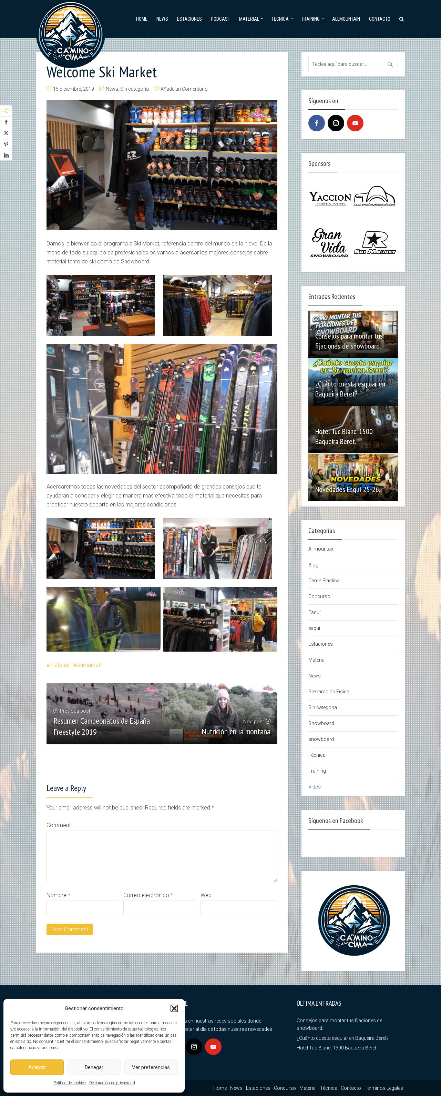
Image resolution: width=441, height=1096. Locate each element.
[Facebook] (316, 123)
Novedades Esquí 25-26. (347, 489)
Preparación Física (328, 691)
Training (310, 19)
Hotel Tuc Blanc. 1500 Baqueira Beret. (344, 436)
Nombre (58, 895)
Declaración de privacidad (112, 1082)
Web (206, 895)
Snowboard (321, 723)
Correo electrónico (148, 895)
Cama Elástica (324, 580)
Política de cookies (69, 1082)
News (162, 19)
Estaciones (189, 19)
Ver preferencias (151, 1067)
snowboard (321, 739)
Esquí (314, 612)
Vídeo (314, 787)
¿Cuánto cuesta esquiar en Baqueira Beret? (350, 389)
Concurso (319, 596)
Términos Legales (384, 1088)
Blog (313, 564)
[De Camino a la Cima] (70, 33)
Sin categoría (134, 89)
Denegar (94, 1067)
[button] (174, 1008)
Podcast (220, 19)
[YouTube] (355, 123)
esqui (314, 628)
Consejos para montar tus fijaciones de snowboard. (349, 341)
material (59, 665)
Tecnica (280, 19)
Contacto (379, 19)
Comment (59, 825)
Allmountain (346, 19)
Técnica (317, 755)
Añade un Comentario (184, 89)
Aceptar (37, 1067)
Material (249, 19)
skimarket (88, 665)
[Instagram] (336, 123)
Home (141, 19)
